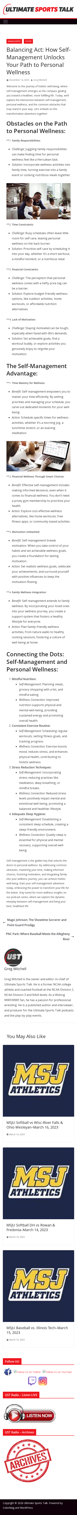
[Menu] (5, 21)
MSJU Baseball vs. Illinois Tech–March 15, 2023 (37, 1330)
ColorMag (8, 1507)
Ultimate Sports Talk (36, 1503)
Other (28, 41)
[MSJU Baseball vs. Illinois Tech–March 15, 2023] (38, 1253)
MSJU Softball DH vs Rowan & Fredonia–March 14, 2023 (30, 1227)
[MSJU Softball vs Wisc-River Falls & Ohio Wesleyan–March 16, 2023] (38, 1047)
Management (14, 41)
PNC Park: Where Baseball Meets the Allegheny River (38, 936)
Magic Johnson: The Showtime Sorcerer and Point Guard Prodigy (36, 922)
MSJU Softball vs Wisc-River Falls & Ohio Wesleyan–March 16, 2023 (34, 1125)
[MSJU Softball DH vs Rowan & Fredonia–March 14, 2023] (38, 1150)
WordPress (26, 1507)
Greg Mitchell (40, 79)
